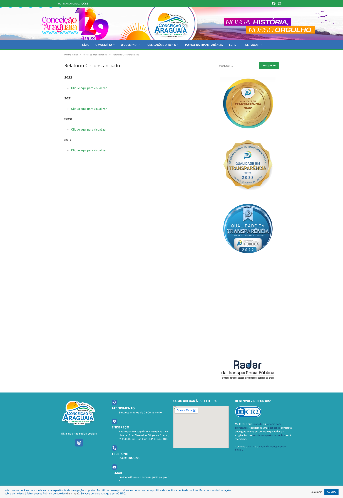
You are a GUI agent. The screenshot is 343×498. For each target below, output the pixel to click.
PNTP (251, 446)
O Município (103, 44)
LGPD (232, 44)
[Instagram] (279, 4)
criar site (257, 424)
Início (85, 44)
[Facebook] (273, 4)
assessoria (274, 427)
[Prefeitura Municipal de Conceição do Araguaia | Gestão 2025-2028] (171, 23)
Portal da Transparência (204, 44)
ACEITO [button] (331, 491)
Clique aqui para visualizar (89, 88)
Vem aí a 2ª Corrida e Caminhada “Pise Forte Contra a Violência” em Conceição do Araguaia (135, 3)
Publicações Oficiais (161, 44)
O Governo (128, 44)
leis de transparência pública (269, 435)
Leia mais (72, 493)
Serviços (252, 44)
